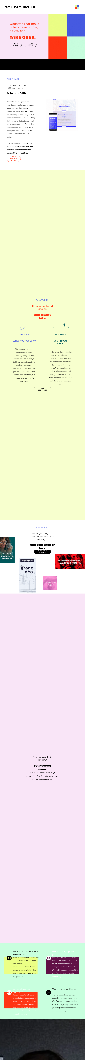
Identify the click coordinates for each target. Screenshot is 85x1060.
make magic (31, 45)
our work (15, 45)
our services (42, 389)
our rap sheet (42, 552)
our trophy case (13, 159)
